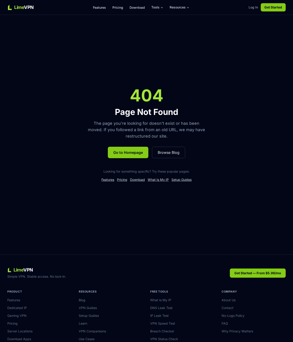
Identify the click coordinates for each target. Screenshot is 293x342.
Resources (178, 7)
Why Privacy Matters (237, 331)
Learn (83, 323)
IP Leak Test (159, 316)
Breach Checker (162, 331)
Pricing (117, 7)
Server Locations (20, 331)
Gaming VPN (17, 316)
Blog (82, 300)
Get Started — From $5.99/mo (257, 273)
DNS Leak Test (161, 308)
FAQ (225, 323)
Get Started (273, 7)
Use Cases (87, 339)
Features (99, 7)
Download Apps (19, 339)
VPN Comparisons (92, 331)
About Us (229, 300)
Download (137, 7)
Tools (155, 7)
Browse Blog (168, 152)
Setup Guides (181, 180)
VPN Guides (88, 308)
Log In (253, 7)
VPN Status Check (164, 339)
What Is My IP (158, 180)
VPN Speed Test (162, 323)
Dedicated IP (17, 308)
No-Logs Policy (233, 316)
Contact (227, 308)
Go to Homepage (128, 152)
